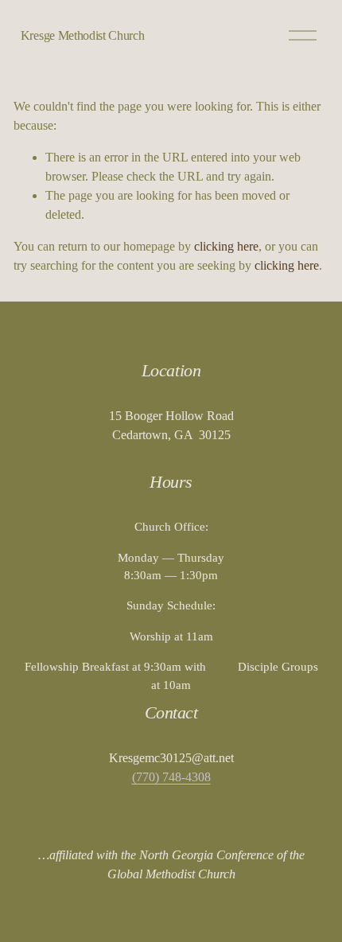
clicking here (226, 246)
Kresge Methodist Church (83, 35)
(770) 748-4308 (171, 777)
